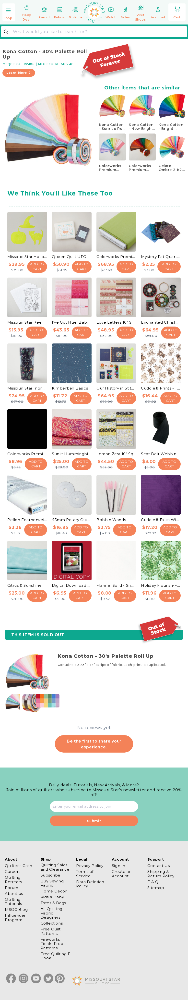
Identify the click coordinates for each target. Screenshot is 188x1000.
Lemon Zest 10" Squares (116, 453)
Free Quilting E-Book (56, 955)
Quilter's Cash (18, 866)
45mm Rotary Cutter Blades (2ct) (72, 519)
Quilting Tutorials (13, 901)
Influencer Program (15, 917)
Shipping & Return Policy (160, 873)
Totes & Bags (53, 903)
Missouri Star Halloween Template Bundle (27, 256)
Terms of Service (85, 873)
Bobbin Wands (111, 519)
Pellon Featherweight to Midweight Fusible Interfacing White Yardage (27, 519)
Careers (12, 871)
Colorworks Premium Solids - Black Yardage (27, 453)
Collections (52, 923)
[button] (8, 12)
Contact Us (158, 866)
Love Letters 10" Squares (116, 322)
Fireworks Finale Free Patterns (52, 943)
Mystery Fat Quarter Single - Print (161, 256)
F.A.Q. (153, 881)
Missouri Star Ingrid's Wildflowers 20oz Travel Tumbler (27, 388)
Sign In (118, 866)
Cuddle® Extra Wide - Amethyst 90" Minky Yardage (161, 519)
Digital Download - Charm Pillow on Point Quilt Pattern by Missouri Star (72, 585)
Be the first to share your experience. (94, 744)
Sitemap (155, 887)
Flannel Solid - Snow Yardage (116, 585)
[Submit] (7, 31)
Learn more (16, 73)
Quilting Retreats (13, 879)
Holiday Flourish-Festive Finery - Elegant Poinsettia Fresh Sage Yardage (161, 585)
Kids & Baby (52, 897)
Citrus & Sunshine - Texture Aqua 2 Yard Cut (27, 585)
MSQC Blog (16, 909)
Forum (11, 887)
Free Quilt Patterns (51, 931)
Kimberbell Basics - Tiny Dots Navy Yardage (72, 388)
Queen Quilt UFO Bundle (72, 256)
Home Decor (54, 891)
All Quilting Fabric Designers (51, 913)
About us (14, 893)
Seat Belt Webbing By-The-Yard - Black (161, 453)
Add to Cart (37, 266)
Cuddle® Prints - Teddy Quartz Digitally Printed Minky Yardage (161, 388)
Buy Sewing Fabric (52, 883)
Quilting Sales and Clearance (55, 867)
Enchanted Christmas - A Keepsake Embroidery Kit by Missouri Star (161, 322)
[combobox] (94, 31)
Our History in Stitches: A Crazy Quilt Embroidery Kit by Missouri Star (116, 388)
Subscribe (50, 875)
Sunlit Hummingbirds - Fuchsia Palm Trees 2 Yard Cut (72, 453)
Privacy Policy (89, 866)
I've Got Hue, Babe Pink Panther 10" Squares (72, 322)
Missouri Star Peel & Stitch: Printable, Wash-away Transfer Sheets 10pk (27, 322)
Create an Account (121, 873)
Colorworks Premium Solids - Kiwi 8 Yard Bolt (116, 256)
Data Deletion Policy (90, 883)
